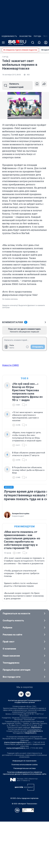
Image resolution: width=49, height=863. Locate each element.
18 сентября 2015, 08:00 (11, 75)
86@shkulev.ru (36, 727)
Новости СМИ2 (10, 365)
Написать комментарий (16, 85)
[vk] (28, 694)
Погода (37, 36)
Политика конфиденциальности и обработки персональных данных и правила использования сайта (24, 773)
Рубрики (7, 627)
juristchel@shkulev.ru (35, 731)
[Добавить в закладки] (37, 84)
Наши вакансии (11, 655)
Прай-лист (8, 641)
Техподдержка (11, 662)
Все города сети (11, 676)
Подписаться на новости (16, 613)
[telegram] (21, 694)
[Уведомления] (39, 42)
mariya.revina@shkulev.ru (15, 748)
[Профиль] (45, 42)
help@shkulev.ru (30, 733)
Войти (12, 348)
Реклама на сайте (12, 634)
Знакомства (25, 36)
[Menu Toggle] (3, 42)
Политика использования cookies (24, 765)
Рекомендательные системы (24, 768)
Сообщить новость (13, 620)
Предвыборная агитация (16, 669)
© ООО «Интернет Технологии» (24, 804)
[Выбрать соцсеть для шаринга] (44, 84)
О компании (9, 648)
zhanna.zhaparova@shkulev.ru (15, 742)
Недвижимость (9, 36)
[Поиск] (32, 42)
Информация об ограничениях (24, 761)
